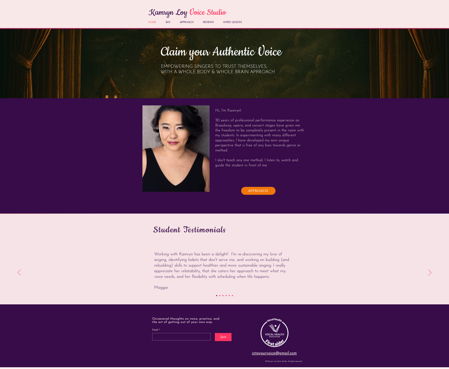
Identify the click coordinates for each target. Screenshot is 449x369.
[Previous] (19, 272)
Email (156, 329)
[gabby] (222, 295)
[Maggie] (216, 295)
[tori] (219, 295)
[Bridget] (229, 295)
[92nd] (232, 295)
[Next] (429, 272)
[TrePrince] (226, 295)
